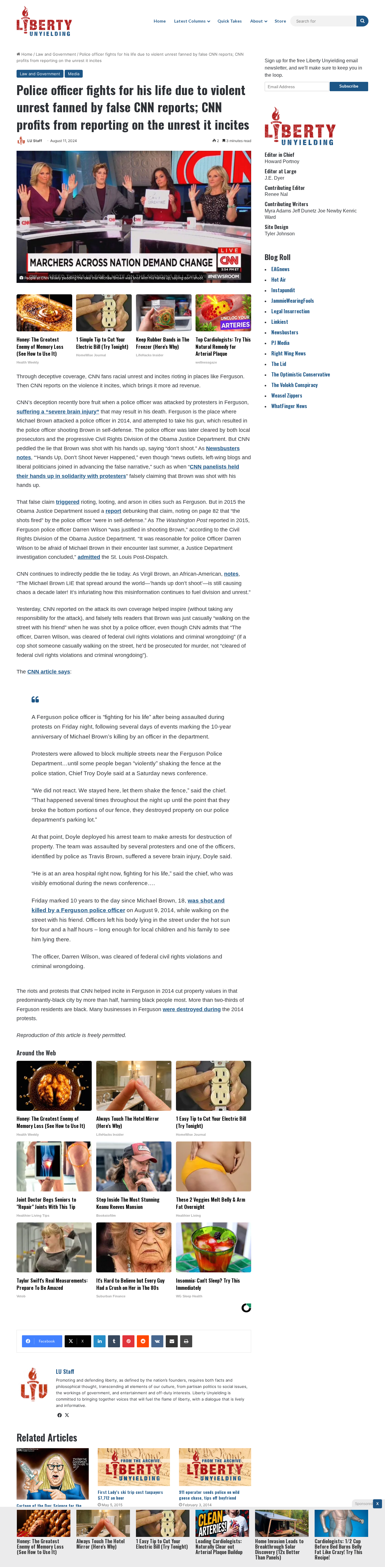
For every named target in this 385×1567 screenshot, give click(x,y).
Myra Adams (278, 210)
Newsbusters (284, 332)
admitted (89, 557)
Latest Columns (190, 20)
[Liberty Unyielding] (44, 21)
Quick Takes (229, 20)
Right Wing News (288, 353)
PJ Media (280, 342)
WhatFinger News (289, 406)
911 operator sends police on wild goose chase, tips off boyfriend (209, 1495)
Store (280, 20)
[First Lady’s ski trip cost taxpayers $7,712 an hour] (134, 1467)
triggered (67, 502)
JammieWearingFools (292, 300)
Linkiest (279, 321)
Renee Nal (276, 194)
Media (73, 73)
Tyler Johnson (280, 233)
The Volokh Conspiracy (294, 385)
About (256, 20)
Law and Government (56, 54)
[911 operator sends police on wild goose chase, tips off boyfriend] (215, 1467)
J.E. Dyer (274, 178)
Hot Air (278, 279)
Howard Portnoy (282, 161)
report (113, 511)
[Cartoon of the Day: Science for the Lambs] (53, 1474)
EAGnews (280, 269)
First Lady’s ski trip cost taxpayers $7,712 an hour (130, 1495)
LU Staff (34, 140)
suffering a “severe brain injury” (58, 412)
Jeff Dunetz (304, 210)
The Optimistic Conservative (300, 374)
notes (231, 574)
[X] (66, 1415)
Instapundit (283, 290)
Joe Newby (330, 210)
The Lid (278, 363)
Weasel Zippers (286, 395)
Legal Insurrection (290, 311)
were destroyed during (192, 1009)
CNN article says (48, 672)
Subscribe (348, 86)
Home (160, 20)
